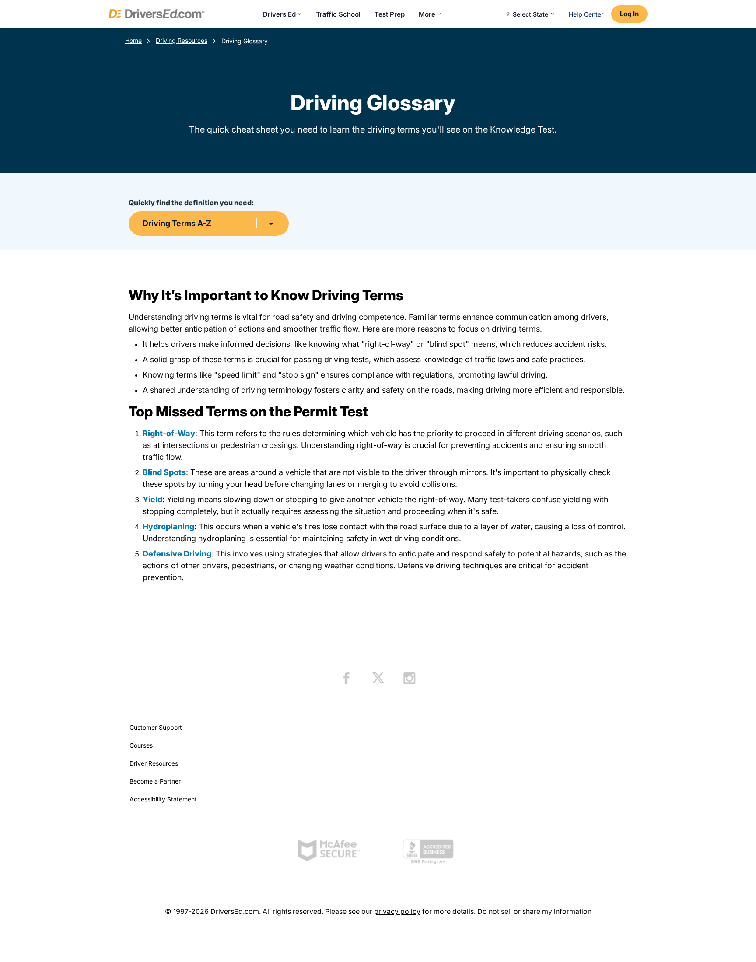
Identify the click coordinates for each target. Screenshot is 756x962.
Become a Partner (155, 781)
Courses (141, 745)
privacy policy (397, 911)
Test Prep (389, 14)
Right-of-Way (169, 433)
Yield (152, 499)
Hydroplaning (168, 526)
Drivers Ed (279, 14)
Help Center (586, 14)
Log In (629, 14)
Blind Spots (164, 472)
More (427, 14)
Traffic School (338, 14)
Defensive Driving (177, 553)
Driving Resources (181, 40)
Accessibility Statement (163, 799)
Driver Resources (154, 763)
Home (133, 40)
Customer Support (156, 727)
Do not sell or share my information (534, 911)
